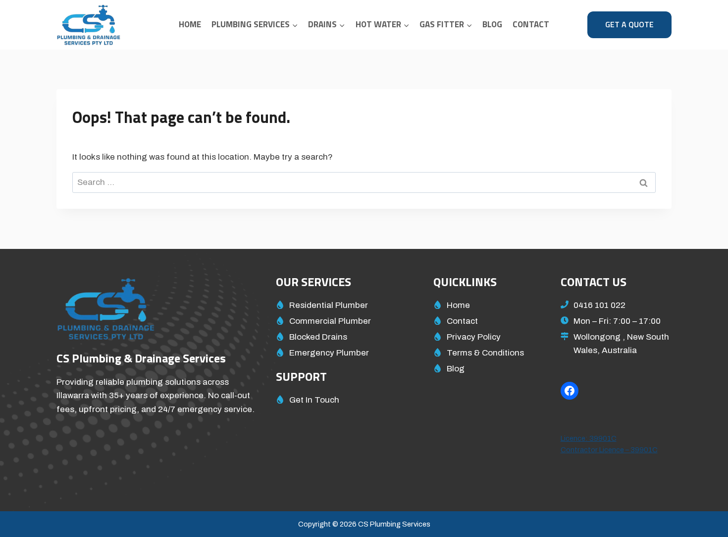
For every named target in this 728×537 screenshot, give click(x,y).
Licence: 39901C (589, 438)
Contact (531, 24)
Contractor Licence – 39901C (609, 450)
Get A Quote (629, 24)
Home (190, 24)
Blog (492, 24)
